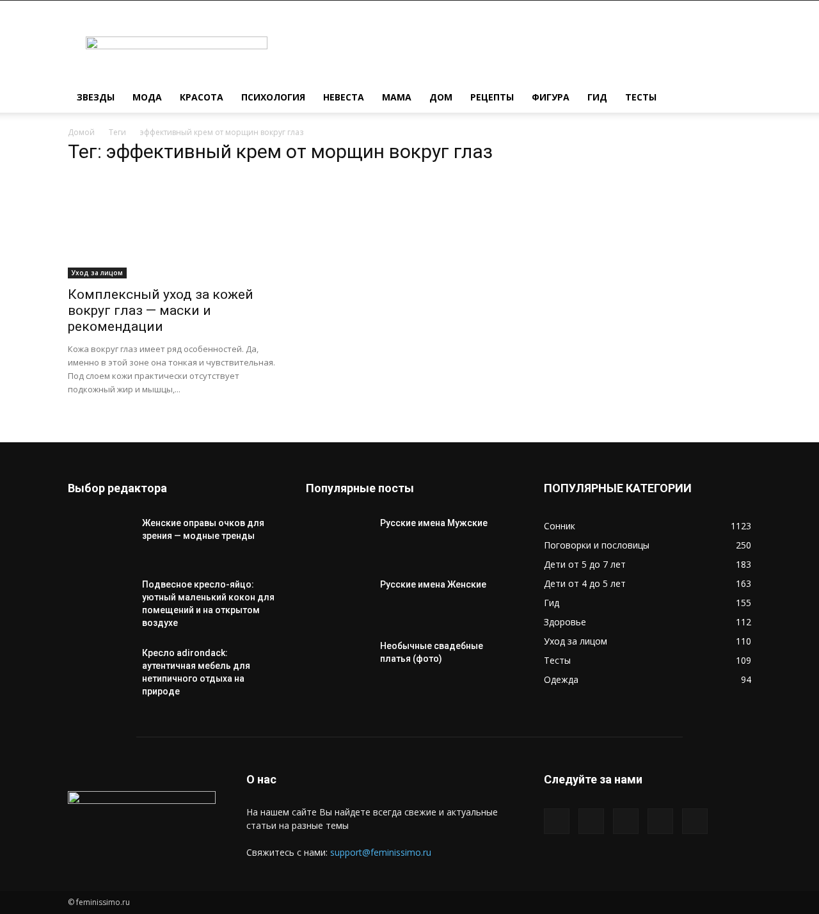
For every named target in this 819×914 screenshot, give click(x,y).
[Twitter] (591, 821)
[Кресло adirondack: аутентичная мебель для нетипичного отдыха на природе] (100, 668)
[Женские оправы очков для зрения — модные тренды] (100, 539)
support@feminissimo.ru (380, 852)
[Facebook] (556, 821)
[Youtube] (695, 821)
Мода (147, 97)
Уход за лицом (97, 272)
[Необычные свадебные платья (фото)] (338, 661)
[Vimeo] (626, 821)
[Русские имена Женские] (338, 600)
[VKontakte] (660, 821)
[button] (735, 98)
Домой (81, 132)
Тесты (640, 97)
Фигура (550, 97)
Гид (597, 97)
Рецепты (492, 97)
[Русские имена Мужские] (338, 539)
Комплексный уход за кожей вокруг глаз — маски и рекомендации (160, 310)
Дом (440, 97)
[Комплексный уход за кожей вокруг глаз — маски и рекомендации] (171, 227)
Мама (396, 97)
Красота (201, 97)
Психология (273, 97)
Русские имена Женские (433, 584)
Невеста (343, 97)
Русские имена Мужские (434, 523)
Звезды (96, 97)
